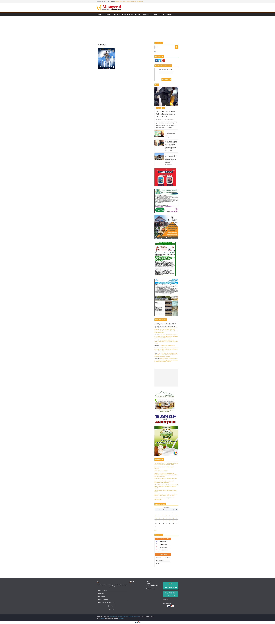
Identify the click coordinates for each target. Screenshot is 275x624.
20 (166, 521)
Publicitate (169, 14)
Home (99, 14)
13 (166, 518)
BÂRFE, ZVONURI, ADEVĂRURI (168, 345)
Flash (164, 108)
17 (156, 521)
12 (163, 518)
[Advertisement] (137, 27)
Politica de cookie (150, 588)
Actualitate (108, 14)
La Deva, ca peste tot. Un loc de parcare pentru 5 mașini (171, 133)
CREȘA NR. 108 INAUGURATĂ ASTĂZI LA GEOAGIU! (127, 1)
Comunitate (117, 14)
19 (163, 521)
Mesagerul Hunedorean (169, 119)
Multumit (101, 593)
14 (169, 518)
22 (173, 521)
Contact (148, 583)
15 (173, 518)
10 (156, 518)
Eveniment (138, 14)
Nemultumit (102, 596)
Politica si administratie (150, 14)
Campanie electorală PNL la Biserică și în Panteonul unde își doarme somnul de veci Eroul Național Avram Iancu (166, 475)
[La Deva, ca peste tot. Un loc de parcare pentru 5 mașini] (159, 134)
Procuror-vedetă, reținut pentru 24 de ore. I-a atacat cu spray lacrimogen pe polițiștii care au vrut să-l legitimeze (171, 158)
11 (159, 518)
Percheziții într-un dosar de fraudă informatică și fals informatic (165, 114)
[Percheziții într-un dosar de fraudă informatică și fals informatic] (166, 96)
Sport (162, 14)
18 (159, 521)
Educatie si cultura (127, 14)
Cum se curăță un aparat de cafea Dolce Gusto (165, 478)
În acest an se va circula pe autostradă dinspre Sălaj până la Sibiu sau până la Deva (166, 341)
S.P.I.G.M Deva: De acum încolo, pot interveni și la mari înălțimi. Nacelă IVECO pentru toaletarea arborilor (166, 486)
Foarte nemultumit (104, 599)
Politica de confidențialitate (152, 585)
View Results (112, 609)
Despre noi (148, 581)
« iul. (155, 530)
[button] (101, 14)
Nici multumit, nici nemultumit (107, 602)
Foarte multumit (103, 590)
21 (169, 521)
